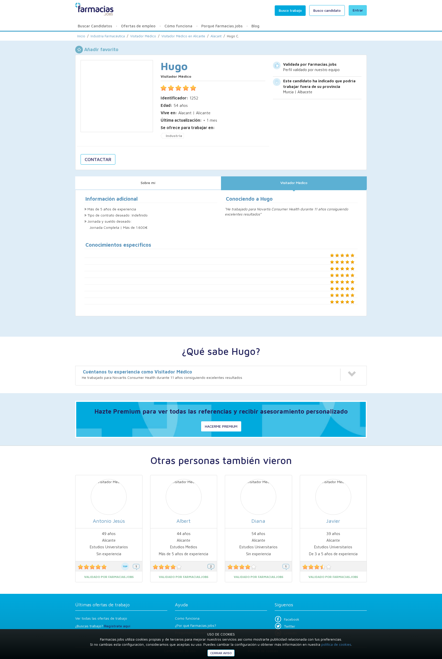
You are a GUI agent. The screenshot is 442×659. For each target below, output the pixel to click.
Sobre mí (148, 182)
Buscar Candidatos (95, 26)
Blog (255, 26)
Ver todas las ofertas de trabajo (101, 618)
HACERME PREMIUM (221, 426)
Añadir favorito (101, 49)
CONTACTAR (98, 159)
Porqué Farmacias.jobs (221, 26)
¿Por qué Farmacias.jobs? (195, 625)
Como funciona (187, 618)
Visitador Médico (293, 182)
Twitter (289, 626)
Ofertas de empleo (138, 26)
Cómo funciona (178, 26)
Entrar (358, 10)
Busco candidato (327, 10)
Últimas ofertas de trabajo (102, 604)
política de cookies (336, 644)
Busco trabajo (290, 10)
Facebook (291, 619)
